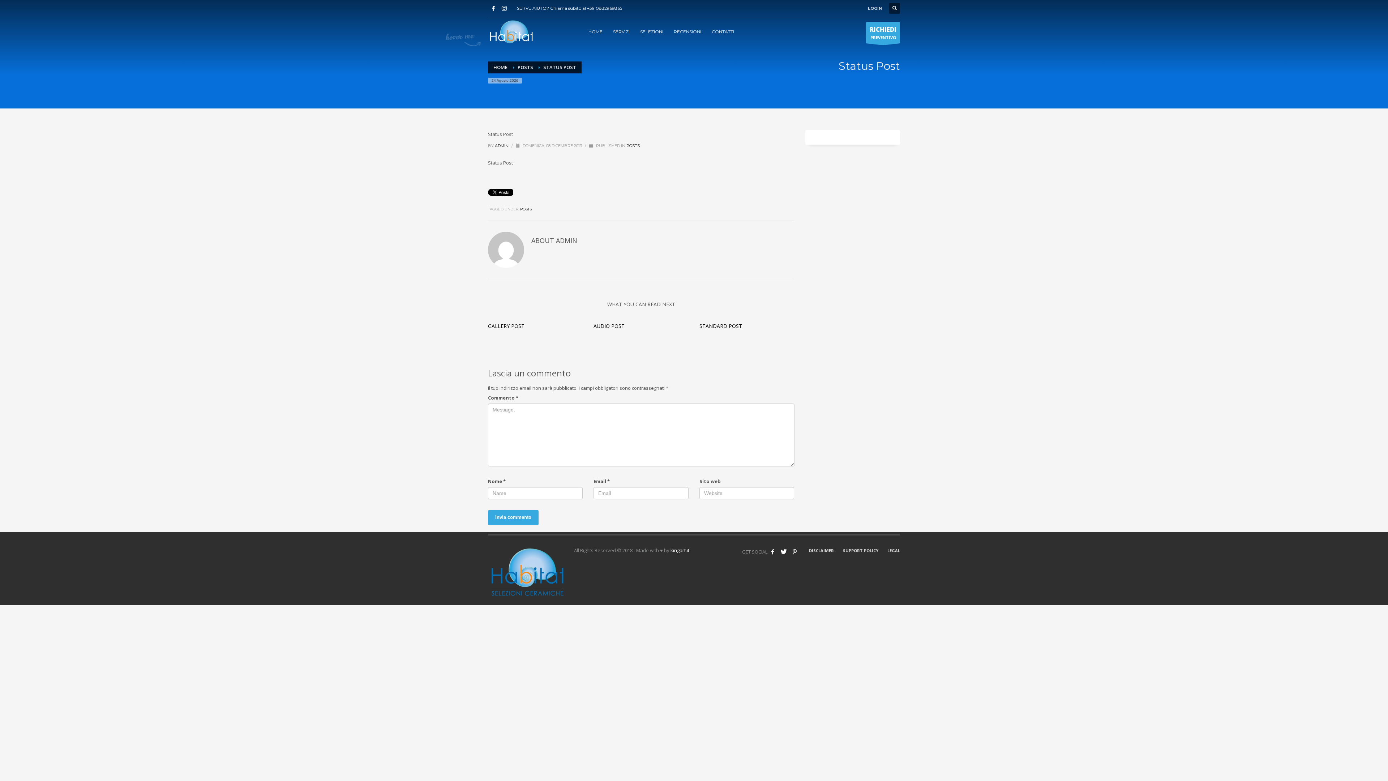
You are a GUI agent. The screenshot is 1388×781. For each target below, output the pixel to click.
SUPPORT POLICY (860, 550)
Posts (525, 67)
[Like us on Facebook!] (772, 551)
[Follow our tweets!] (783, 551)
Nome (497, 481)
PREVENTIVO (883, 32)
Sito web (710, 481)
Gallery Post (506, 326)
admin (502, 145)
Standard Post (720, 326)
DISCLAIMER (821, 550)
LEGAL (893, 550)
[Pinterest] (794, 551)
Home (500, 67)
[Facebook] (493, 8)
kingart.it (680, 550)
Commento (503, 397)
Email (602, 481)
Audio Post (609, 326)
